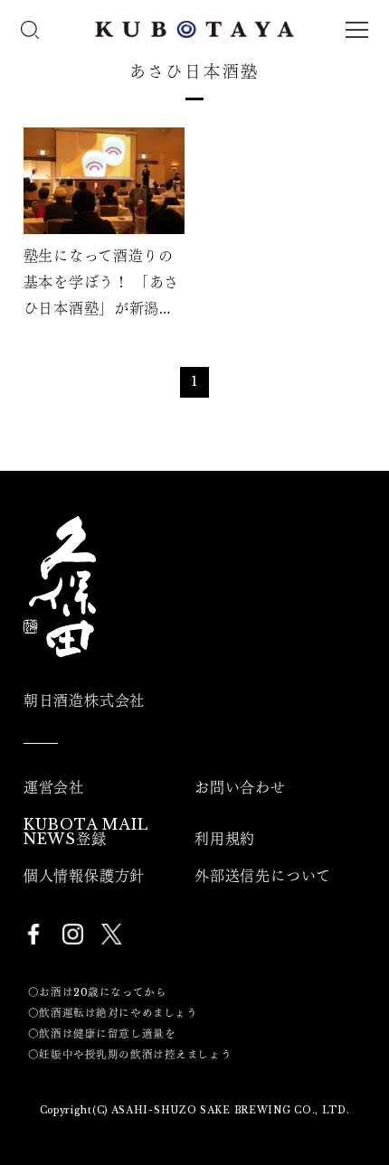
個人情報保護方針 (84, 876)
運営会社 (54, 787)
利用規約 (224, 838)
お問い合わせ (240, 787)
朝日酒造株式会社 (84, 700)
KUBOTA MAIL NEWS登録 (86, 831)
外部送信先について (262, 876)
